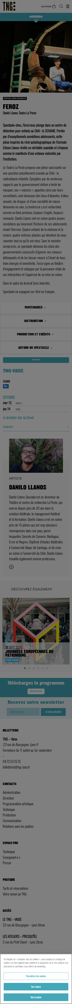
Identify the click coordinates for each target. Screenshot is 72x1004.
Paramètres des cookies (36, 976)
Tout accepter (36, 997)
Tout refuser (36, 986)
